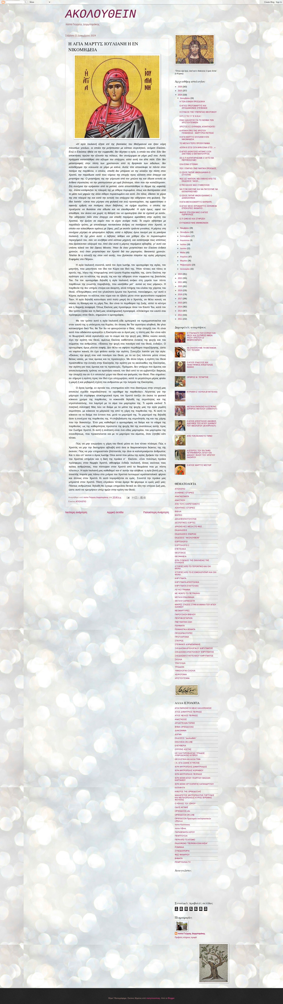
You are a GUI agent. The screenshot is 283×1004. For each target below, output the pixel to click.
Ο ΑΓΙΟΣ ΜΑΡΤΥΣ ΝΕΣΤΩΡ (199, 465)
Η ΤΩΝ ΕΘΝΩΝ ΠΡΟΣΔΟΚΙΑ (192, 101)
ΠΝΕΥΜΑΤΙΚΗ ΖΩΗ (183, 622)
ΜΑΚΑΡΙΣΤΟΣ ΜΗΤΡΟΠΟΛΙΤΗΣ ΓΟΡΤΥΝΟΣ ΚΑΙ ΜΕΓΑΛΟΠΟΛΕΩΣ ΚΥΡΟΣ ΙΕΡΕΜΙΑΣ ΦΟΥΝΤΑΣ (194, 797)
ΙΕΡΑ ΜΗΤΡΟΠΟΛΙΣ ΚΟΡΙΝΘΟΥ (189, 770)
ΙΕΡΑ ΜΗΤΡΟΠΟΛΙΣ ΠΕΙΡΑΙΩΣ (188, 774)
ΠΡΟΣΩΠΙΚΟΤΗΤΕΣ (183, 633)
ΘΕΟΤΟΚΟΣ (180, 553)
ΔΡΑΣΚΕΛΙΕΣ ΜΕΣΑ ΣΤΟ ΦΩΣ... (189, 526)
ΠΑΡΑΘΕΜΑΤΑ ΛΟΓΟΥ (185, 832)
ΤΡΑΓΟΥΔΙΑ (180, 663)
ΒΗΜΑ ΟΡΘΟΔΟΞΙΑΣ (184, 727)
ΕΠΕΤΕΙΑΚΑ (180, 549)
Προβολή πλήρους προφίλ (186, 937)
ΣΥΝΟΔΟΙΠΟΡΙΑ (182, 851)
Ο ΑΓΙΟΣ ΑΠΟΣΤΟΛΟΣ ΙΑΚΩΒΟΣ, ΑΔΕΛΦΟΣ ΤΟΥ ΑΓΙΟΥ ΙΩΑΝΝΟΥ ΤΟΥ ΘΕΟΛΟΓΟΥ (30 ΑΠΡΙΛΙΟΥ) (202, 423)
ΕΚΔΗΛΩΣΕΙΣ (181, 530)
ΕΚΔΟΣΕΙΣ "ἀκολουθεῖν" (185, 738)
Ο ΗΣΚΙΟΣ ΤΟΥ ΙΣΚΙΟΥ (185, 803)
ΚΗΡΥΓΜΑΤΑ (180, 578)
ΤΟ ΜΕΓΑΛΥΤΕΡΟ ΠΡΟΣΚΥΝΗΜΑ (195, 143)
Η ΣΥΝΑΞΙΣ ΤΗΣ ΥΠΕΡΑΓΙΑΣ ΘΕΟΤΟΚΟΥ (198, 112)
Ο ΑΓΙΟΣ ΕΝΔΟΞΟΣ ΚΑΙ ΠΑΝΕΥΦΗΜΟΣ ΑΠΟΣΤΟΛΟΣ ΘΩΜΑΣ (200, 364)
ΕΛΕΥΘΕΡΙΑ (180, 746)
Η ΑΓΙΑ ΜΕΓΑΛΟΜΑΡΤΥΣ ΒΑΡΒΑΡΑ (196, 202)
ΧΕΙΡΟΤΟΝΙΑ (181, 674)
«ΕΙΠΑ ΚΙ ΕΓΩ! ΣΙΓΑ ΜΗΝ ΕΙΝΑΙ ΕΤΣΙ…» (197, 147)
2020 (180, 286)
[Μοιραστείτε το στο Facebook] (141, 497)
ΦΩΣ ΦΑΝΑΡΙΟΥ (182, 855)
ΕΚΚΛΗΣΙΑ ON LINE (184, 742)
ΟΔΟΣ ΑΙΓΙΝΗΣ (181, 807)
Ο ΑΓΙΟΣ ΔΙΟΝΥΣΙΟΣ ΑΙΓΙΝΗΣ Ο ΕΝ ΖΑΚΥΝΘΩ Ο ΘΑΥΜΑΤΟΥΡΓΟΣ (195, 153)
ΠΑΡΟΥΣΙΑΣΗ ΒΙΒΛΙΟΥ (185, 614)
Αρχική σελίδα (115, 512)
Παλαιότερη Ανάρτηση (156, 512)
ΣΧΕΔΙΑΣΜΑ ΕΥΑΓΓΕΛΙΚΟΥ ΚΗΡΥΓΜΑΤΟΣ (194, 656)
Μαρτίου (184, 261)
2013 (180, 311)
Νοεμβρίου (185, 228)
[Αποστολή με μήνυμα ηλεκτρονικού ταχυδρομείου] (133, 497)
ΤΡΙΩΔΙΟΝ (179, 667)
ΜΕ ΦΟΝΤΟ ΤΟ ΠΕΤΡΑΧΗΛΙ (187, 593)
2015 (180, 303)
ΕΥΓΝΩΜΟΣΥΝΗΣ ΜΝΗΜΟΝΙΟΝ (194, 223)
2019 (180, 290)
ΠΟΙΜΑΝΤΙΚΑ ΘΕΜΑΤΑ (185, 629)
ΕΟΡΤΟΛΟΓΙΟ (181, 542)
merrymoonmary (153, 998)
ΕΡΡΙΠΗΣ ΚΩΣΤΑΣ (183, 749)
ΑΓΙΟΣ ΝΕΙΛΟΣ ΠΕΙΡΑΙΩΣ (186, 715)
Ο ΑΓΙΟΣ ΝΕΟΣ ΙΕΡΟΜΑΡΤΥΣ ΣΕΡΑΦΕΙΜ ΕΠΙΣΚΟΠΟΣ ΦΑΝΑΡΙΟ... (198, 207)
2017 (180, 298)
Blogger (171, 998)
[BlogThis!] (136, 497)
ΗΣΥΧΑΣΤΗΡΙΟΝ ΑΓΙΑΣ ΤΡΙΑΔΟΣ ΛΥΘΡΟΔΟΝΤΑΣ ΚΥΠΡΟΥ (190, 754)
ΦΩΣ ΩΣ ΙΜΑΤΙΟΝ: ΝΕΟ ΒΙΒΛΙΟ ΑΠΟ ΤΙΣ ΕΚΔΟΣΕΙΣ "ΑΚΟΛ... (198, 180)
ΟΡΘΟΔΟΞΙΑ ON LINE (185, 815)
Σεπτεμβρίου (185, 236)
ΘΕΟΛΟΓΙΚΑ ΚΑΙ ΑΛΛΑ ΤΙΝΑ (187, 759)
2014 (180, 307)
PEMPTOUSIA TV (183, 862)
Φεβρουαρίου (186, 265)
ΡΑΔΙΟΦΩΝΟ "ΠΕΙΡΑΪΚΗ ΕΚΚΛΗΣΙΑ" (191, 843)
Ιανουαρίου (185, 269)
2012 (180, 315)
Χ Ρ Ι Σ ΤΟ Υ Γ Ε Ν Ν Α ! (190, 116)
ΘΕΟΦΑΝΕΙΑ (180, 556)
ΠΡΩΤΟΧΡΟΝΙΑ (182, 637)
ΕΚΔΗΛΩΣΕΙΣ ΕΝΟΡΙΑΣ (185, 534)
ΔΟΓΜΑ (178, 734)
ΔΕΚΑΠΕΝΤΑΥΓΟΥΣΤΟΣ (185, 519)
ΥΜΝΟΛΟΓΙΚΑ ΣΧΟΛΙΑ (185, 671)
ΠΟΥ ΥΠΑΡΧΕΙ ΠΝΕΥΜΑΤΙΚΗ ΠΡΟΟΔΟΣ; (198, 168)
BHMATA (179, 858)
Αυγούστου (185, 240)
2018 (180, 294)
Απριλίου (184, 257)
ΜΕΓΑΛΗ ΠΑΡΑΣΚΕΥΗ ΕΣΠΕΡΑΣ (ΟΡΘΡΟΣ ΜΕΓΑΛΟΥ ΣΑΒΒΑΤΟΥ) (202, 407)
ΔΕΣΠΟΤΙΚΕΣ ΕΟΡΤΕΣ (185, 523)
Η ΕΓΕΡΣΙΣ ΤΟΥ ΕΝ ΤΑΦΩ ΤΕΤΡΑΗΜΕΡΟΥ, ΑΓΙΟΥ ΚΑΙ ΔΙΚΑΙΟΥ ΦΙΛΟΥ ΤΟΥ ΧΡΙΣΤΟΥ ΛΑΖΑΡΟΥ (201, 453)
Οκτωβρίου (185, 232)
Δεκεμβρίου (185, 98)
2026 (180, 87)
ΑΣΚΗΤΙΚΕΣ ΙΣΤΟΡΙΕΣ (185, 508)
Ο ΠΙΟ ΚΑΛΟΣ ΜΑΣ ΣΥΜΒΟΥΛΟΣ (195, 185)
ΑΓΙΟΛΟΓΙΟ (81, 501)
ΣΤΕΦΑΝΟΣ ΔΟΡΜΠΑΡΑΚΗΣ (187, 644)
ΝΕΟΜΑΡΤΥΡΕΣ (182, 611)
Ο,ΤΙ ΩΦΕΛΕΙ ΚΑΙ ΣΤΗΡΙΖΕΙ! (192, 219)
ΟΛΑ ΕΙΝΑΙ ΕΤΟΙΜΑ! (189, 164)
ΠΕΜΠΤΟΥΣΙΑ (181, 836)
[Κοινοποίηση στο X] (138, 497)
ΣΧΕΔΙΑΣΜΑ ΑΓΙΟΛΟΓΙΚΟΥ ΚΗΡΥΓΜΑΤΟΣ (194, 648)
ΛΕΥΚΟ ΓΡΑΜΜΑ (182, 590)
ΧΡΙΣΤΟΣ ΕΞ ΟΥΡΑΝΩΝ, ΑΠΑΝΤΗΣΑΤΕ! (197, 127)
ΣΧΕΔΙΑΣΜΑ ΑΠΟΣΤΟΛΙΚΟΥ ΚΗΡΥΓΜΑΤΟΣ (194, 652)
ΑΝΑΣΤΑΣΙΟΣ (181, 719)
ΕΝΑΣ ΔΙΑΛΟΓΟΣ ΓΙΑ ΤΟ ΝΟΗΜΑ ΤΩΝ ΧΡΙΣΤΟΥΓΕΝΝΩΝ (197, 121)
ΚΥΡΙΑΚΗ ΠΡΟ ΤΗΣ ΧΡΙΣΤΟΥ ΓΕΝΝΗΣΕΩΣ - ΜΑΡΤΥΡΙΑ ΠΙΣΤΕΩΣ (197, 132)
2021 (180, 282)
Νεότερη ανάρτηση (76, 512)
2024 (180, 95)
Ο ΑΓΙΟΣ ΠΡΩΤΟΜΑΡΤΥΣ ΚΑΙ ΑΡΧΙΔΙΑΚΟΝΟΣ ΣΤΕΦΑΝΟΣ (193, 107)
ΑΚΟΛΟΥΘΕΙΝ (100, 14)
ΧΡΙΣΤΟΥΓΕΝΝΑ (182, 678)
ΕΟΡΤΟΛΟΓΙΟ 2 (182, 545)
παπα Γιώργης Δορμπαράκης (191, 933)
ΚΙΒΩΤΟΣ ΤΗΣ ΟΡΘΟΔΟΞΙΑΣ (188, 791)
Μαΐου (183, 252)
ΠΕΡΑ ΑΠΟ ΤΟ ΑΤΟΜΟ (185, 840)
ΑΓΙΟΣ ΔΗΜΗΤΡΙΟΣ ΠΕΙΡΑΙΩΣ (188, 712)
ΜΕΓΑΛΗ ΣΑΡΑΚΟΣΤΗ (185, 601)
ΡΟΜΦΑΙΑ (179, 847)
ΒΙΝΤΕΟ (178, 515)
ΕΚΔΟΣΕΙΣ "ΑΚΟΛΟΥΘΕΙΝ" (187, 538)
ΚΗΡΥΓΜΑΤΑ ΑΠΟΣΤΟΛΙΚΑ (187, 582)
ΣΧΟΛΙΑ (178, 659)
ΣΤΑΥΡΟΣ (179, 641)
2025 (180, 91)
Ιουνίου (183, 248)
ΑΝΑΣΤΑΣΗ (180, 500)
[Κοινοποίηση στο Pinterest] (144, 497)
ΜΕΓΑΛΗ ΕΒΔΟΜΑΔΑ (184, 597)
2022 (180, 278)
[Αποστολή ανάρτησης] (128, 497)
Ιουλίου (183, 244)
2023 (180, 274)
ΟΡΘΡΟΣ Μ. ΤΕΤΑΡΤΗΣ (197, 377)
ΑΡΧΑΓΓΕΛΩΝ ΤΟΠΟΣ (185, 723)
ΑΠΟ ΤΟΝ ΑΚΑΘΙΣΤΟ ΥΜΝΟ (199, 436)
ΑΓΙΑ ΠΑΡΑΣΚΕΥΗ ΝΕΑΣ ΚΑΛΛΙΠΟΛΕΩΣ (193, 708)
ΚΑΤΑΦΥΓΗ (180, 788)
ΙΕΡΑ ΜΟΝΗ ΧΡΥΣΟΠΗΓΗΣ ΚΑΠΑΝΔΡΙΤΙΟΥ (194, 784)
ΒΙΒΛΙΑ (178, 511)
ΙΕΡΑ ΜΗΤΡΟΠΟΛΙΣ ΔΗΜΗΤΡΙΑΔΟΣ (191, 767)
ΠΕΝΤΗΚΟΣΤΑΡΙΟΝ (183, 618)
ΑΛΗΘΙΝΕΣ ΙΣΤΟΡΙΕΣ (184, 493)
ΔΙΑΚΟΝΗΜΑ (180, 731)
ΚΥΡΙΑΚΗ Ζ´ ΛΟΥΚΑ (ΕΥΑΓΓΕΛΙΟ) (202, 392)
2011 (180, 319)
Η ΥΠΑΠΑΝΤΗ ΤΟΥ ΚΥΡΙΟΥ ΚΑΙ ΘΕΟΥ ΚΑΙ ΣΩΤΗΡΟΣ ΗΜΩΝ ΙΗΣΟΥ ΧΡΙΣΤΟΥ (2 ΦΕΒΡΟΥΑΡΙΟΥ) (201, 336)
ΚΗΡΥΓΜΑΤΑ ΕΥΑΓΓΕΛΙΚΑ (187, 586)
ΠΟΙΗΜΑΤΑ (180, 626)
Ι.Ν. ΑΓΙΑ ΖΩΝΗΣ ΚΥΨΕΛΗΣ (187, 763)
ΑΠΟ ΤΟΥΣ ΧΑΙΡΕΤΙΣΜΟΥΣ (187, 504)
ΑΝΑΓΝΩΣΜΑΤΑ (182, 496)
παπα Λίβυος (180, 828)
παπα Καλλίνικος (182, 825)
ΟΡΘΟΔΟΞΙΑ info (182, 811)
